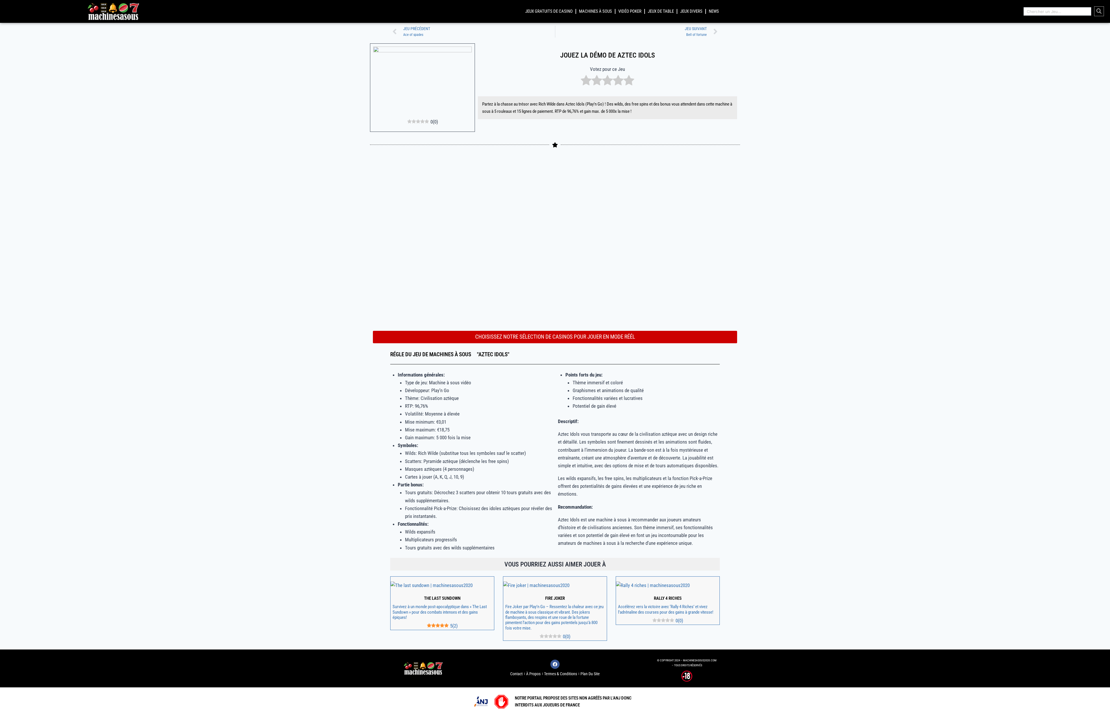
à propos (533, 673)
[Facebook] (555, 664)
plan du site (590, 673)
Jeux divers (691, 11)
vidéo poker (629, 11)
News (714, 11)
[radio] (586, 81)
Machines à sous (595, 11)
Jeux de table (661, 11)
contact (516, 673)
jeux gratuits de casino (549, 11)
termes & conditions (560, 673)
